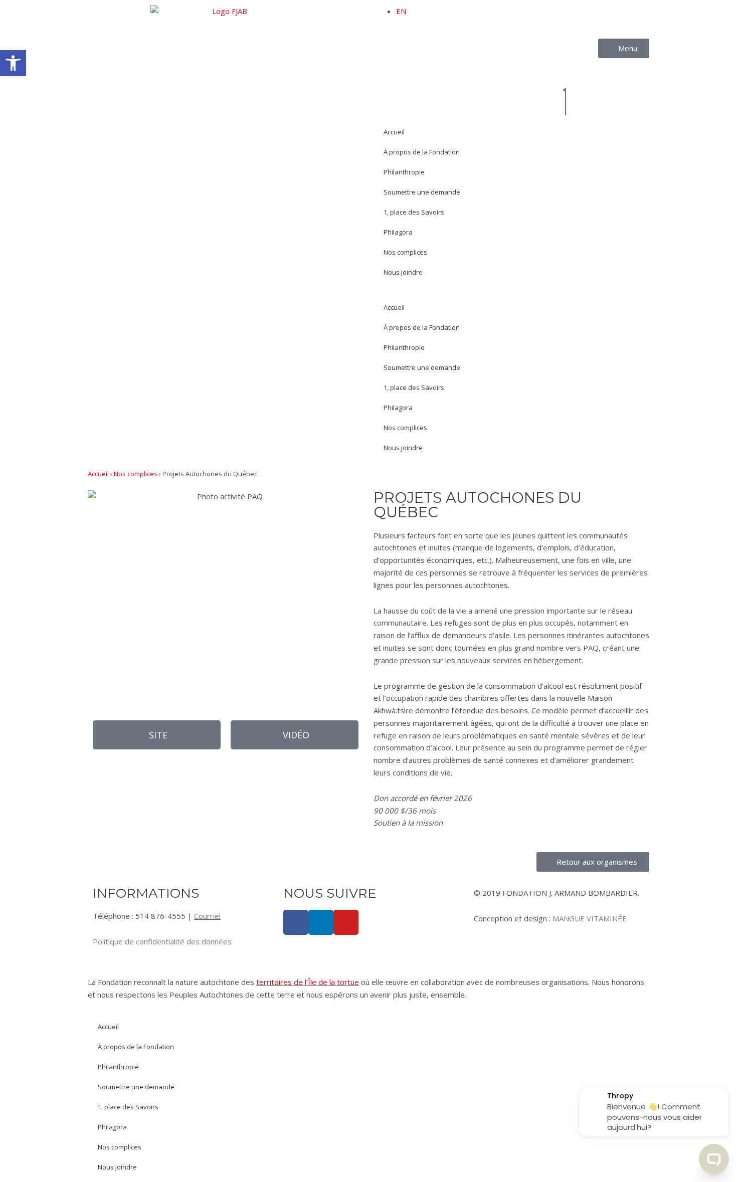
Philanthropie (404, 171)
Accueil (394, 131)
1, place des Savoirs (414, 212)
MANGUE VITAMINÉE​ (589, 918)
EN (401, 11)
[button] (294, 734)
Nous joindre (403, 272)
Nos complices (405, 252)
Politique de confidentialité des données (162, 941)
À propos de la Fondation (422, 151)
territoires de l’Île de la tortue (307, 982)
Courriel (207, 916)
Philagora (398, 232)
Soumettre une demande (422, 191)
